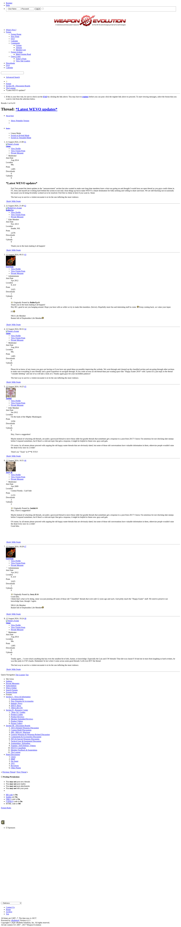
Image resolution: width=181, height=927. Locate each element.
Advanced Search (13, 77)
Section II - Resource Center (17, 710)
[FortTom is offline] (11, 265)
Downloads (10, 63)
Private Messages (12, 683)
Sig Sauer (14, 761)
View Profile (16, 149)
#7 (25, 546)
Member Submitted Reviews (22, 719)
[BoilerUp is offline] (14, 208)
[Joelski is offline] (11, 397)
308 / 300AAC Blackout (20, 732)
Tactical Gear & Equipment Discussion (26, 741)
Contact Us (10, 907)
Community (15, 43)
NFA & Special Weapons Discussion (25, 739)
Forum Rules (6, 808)
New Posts (15, 36)
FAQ (13, 39)
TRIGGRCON (17, 708)
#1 (25, 142)
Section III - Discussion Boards (18, 86)
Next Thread (21, 772)
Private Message (17, 153)
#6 (25, 460)
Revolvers (15, 766)
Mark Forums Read (23, 54)
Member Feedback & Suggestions (24, 750)
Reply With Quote (13, 201)
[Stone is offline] (12, 144)
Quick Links (16, 56)
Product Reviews (17, 717)
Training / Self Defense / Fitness (23, 746)
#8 (25, 618)
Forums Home (11, 692)
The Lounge (11, 88)
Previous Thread (8, 772)
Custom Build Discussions (21, 730)
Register (9, 3)
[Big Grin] (138, 307)
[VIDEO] (9, 801)
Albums (19, 48)
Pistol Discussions (13, 754)
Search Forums (12, 690)
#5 (25, 386)
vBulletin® (15, 920)
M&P (13, 759)
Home (8, 909)
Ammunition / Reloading (20, 743)
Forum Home (16, 34)
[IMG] (8, 799)
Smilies (9, 797)
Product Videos (17, 721)
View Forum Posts (18, 151)
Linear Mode (16, 133)
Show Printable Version (20, 121)
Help (8, 5)
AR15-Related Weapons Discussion (25, 728)
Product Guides (17, 714)
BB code (9, 795)
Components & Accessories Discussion (26, 737)
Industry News (16, 703)
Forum (8, 32)
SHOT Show (16, 706)
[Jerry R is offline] (11, 471)
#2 (25, 206)
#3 (25, 255)
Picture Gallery (17, 723)
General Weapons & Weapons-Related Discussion (30, 734)
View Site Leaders (23, 61)
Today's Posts (21, 59)
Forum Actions (16, 52)
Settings (9, 681)
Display (8, 128)
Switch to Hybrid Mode (20, 135)
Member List (21, 50)
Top (27, 675)
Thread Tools (10, 116)
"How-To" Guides (18, 712)
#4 (25, 329)
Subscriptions (11, 686)
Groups (19, 45)
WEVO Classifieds (18, 748)
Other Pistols (16, 768)
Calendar (14, 41)
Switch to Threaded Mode (21, 138)
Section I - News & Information (18, 697)
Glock (13, 757)
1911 (13, 763)
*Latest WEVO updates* (36, 109)
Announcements (17, 699)
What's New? (11, 30)
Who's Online (11, 688)
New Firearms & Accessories (22, 701)
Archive (9, 912)
